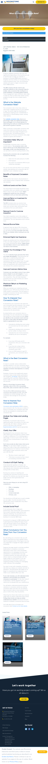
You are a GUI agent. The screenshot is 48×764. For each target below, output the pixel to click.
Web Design (5, 727)
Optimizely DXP (8, 741)
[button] (33, 2)
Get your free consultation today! (24, 28)
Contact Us (41, 2)
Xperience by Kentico (10, 739)
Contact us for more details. (20, 606)
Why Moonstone (28, 713)
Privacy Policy (14, 761)
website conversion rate (12, 119)
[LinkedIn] (32, 729)
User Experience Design (7, 730)
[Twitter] (26, 729)
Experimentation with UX (10, 427)
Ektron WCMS (8, 744)
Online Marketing (6, 725)
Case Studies (28, 710)
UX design (14, 376)
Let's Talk (24, 699)
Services (27, 707)
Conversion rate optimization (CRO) (12, 406)
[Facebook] (29, 729)
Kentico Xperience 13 (9, 737)
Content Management (7, 736)
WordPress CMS (8, 742)
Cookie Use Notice (8, 756)
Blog (26, 719)
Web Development (6, 733)
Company (27, 716)
